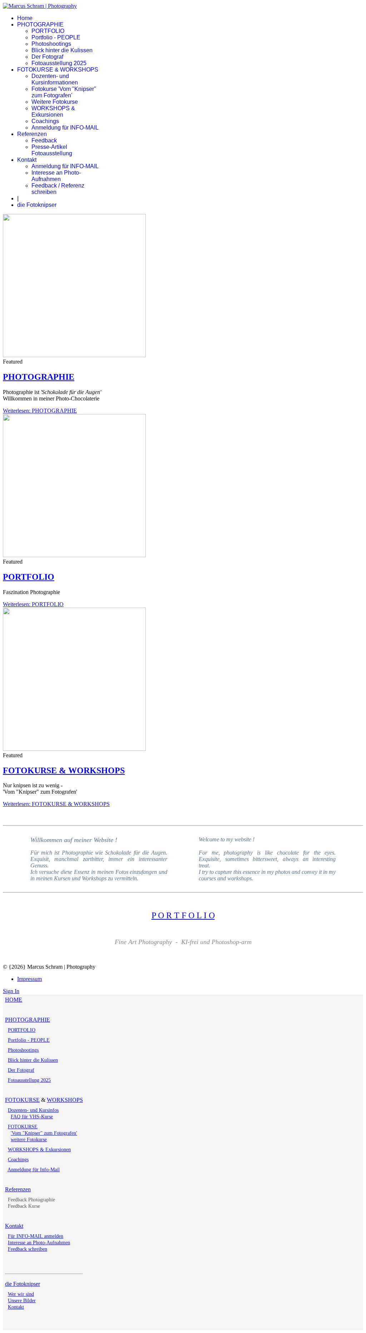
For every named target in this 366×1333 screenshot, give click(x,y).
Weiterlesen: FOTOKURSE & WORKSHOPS (56, 804)
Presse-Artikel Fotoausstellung (51, 150)
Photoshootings (51, 44)
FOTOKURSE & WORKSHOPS (57, 70)
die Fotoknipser (36, 205)
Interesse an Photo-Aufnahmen (56, 176)
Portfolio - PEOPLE (55, 37)
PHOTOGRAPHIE (40, 24)
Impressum (29, 979)
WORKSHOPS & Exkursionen (53, 111)
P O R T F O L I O (183, 915)
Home (25, 18)
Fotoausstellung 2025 (58, 63)
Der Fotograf (47, 57)
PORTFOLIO (47, 31)
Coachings (45, 121)
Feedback (44, 140)
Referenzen (32, 134)
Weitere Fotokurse (54, 102)
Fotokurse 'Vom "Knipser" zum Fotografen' (63, 92)
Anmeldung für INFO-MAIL (65, 128)
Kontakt (26, 160)
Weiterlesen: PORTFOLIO (33, 604)
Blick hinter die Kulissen (62, 50)
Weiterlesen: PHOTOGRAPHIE (40, 411)
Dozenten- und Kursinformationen (54, 79)
